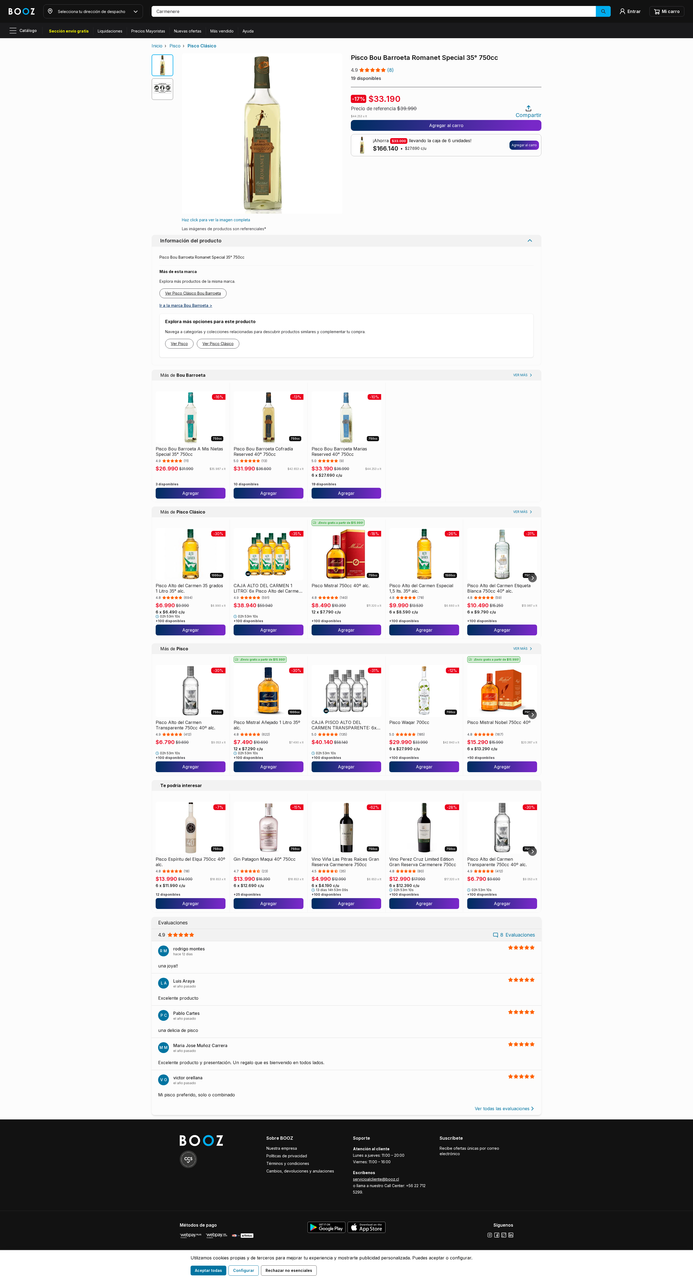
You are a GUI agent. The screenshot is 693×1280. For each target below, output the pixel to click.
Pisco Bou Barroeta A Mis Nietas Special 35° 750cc (189, 451)
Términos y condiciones (287, 1163)
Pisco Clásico (202, 45)
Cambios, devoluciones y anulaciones (300, 1171)
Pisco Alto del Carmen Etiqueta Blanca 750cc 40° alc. (499, 588)
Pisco (175, 45)
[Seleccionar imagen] (162, 65)
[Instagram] (489, 1235)
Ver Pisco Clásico (218, 343)
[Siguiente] (532, 578)
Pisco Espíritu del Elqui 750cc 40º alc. (190, 861)
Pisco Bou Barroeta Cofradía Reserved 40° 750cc (263, 451)
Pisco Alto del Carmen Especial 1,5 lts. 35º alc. (421, 588)
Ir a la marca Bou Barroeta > (185, 305)
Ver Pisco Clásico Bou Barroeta (193, 293)
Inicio (157, 45)
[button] (381, 11)
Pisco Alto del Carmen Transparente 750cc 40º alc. (185, 725)
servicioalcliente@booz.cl (376, 1179)
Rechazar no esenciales (289, 1270)
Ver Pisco (179, 343)
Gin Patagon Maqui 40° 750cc (265, 859)
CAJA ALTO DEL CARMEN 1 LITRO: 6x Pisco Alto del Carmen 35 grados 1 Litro (267, 588)
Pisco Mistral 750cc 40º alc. (341, 585)
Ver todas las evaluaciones (502, 1108)
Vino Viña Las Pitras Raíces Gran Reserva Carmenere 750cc (345, 861)
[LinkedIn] (510, 1235)
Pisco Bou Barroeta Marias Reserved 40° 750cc (339, 451)
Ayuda (248, 31)
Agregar (190, 493)
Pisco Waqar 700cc (409, 722)
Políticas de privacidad (286, 1156)
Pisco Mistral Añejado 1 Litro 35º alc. (267, 725)
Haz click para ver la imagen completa (216, 219)
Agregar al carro (446, 125)
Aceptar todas (208, 1270)
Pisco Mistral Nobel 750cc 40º (499, 722)
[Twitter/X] (503, 1235)
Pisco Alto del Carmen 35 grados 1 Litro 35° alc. (189, 588)
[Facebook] (496, 1235)
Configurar (243, 1270)
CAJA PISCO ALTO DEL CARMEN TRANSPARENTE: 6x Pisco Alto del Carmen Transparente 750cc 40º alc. (344, 725)
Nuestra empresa (281, 1148)
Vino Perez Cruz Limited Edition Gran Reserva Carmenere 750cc (422, 861)
